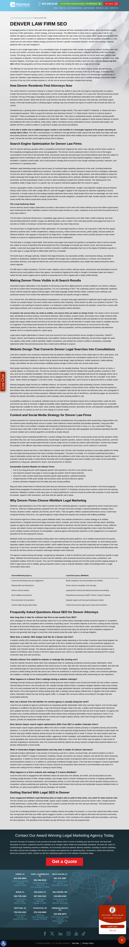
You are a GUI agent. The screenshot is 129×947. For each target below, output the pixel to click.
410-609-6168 (60, 896)
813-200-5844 (20, 878)
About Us (62, 8)
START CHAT (112, 927)
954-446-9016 (40, 880)
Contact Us (114, 8)
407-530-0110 (40, 896)
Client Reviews (88, 8)
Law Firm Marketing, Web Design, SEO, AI (21, 18)
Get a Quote (64, 861)
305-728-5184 (20, 896)
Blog (106, 8)
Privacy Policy (88, 943)
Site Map (75, 943)
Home (56, 8)
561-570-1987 (60, 878)
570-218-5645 (40, 912)
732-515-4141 (20, 912)
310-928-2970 (60, 914)
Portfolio (99, 8)
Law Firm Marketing (74, 8)
